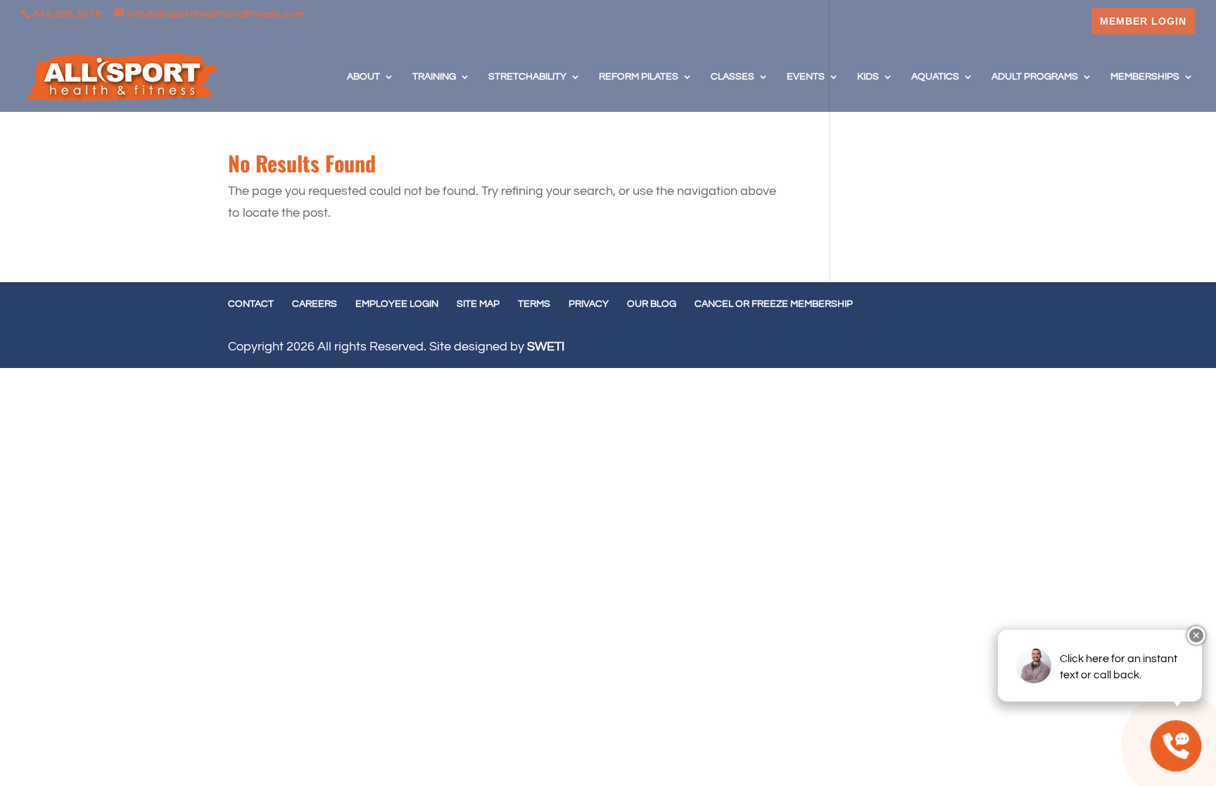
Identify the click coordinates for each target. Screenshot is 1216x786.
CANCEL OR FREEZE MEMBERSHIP (774, 304)
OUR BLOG (651, 304)
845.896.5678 (67, 14)
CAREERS (314, 304)
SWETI (545, 346)
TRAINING (434, 77)
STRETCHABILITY (527, 77)
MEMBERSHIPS (1144, 77)
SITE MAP (478, 304)
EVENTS (806, 77)
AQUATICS (935, 77)
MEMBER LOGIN (1143, 21)
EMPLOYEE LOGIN (396, 304)
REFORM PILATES (638, 77)
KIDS (868, 77)
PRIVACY (589, 304)
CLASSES (732, 77)
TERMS (534, 304)
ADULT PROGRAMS (1035, 77)
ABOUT (363, 77)
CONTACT (251, 304)
